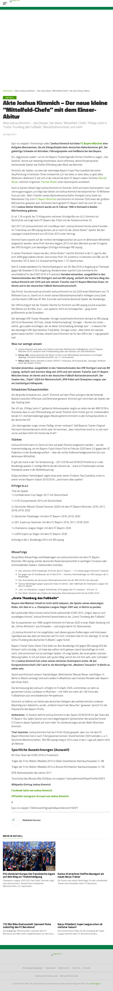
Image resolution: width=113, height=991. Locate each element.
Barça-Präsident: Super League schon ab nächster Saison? (80, 925)
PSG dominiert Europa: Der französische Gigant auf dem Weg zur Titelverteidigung (29, 875)
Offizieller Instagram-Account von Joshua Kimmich (40, 796)
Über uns (76, 967)
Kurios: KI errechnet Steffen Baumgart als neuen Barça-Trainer (81, 875)
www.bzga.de (95, 983)
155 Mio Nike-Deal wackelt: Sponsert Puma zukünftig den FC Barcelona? (27, 925)
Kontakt (86, 967)
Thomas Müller (49, 182)
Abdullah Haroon (31, 820)
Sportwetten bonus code (46, 975)
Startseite (8, 90)
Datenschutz (64, 967)
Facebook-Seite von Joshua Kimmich (31, 790)
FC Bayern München (91, 143)
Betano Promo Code (69, 975)
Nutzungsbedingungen (33, 967)
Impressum (50, 967)
